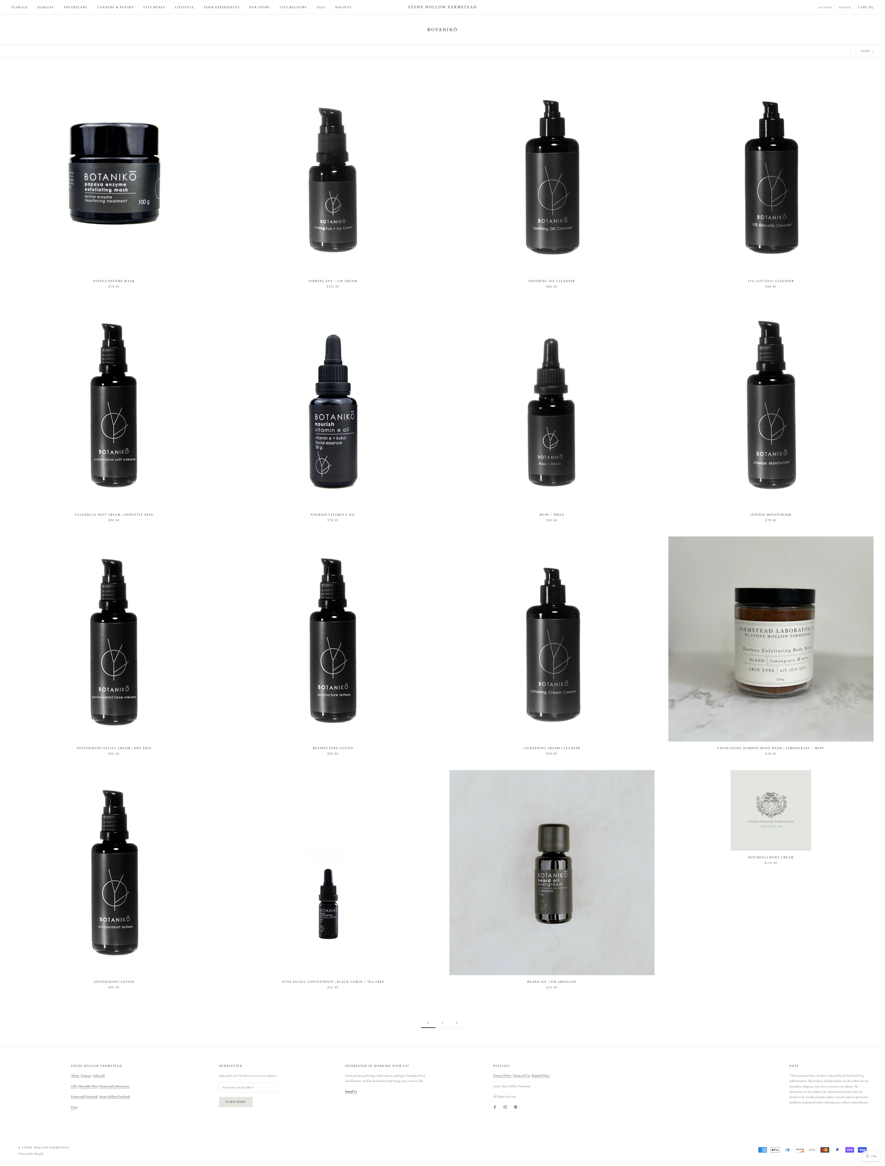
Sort (866, 51)
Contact (86, 1076)
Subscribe (236, 1102)
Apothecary (76, 7)
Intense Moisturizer (771, 514)
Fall (321, 7)
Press (74, 1107)
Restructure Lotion (333, 748)
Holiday (343, 7)
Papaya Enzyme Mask (114, 281)
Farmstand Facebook (84, 1096)
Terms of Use (521, 1076)
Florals (20, 7)
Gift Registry (293, 7)
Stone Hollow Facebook (114, 1096)
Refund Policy (541, 1076)
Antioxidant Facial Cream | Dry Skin (114, 748)
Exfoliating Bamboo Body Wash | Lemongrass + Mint (770, 748)
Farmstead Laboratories (114, 1086)
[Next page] (457, 1023)
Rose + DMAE (552, 514)
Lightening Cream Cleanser (552, 748)
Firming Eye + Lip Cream (333, 281)
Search (845, 7)
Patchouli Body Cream (771, 857)
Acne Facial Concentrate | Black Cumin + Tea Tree (333, 981)
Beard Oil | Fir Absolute (552, 981)
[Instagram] (505, 1106)
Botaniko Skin (88, 1086)
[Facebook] (494, 1106)
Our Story (259, 7)
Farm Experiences (222, 7)
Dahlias (46, 7)
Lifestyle (184, 7)
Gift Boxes (154, 7)
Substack (99, 1076)
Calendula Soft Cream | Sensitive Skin (114, 514)
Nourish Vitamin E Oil (333, 514)
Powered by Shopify (31, 1154)
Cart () (865, 7)
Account (825, 7)
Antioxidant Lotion (114, 981)
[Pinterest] (515, 1106)
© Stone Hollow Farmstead (43, 1147)
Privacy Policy (502, 1076)
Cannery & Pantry (115, 7)
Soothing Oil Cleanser (552, 281)
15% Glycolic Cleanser (771, 281)
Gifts (74, 1086)
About (75, 1076)
